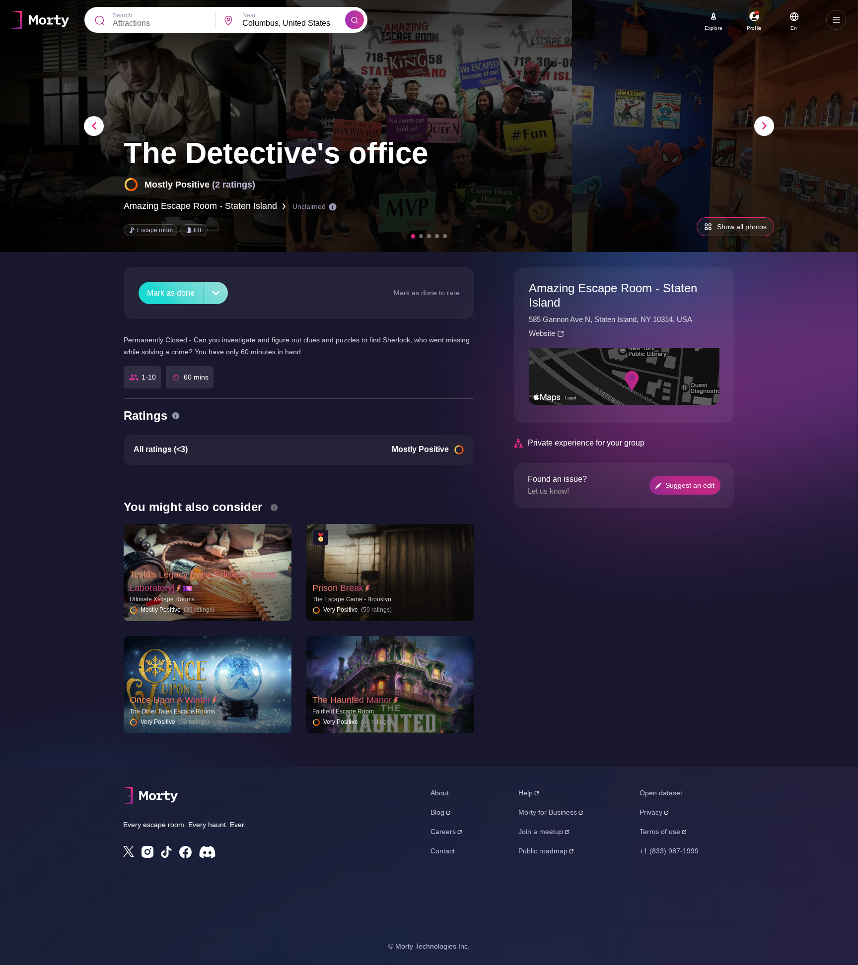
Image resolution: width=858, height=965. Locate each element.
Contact (442, 851)
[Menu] (836, 20)
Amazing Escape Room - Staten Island (200, 206)
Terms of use (660, 832)
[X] (128, 851)
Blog (437, 812)
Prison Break (337, 588)
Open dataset (661, 793)
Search (122, 15)
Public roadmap (543, 851)
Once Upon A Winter (170, 700)
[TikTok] (166, 852)
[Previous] (94, 126)
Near (249, 15)
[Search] (354, 19)
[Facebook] (185, 852)
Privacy (651, 812)
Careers (443, 832)
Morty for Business (547, 812)
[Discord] (207, 852)
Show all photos (742, 227)
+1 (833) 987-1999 (669, 851)
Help (525, 793)
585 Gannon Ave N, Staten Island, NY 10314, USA (610, 319)
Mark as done (171, 293)
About (439, 793)
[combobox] (293, 23)
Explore (713, 28)
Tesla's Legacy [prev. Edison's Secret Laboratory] (203, 581)
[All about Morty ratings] (175, 415)
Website (542, 333)
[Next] (764, 126)
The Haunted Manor (352, 700)
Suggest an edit (690, 485)
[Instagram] (147, 852)
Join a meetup (540, 832)
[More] (216, 293)
